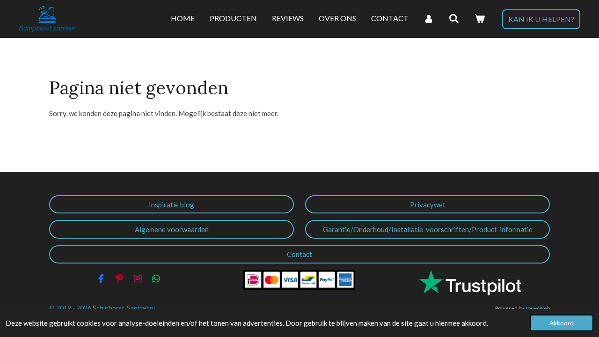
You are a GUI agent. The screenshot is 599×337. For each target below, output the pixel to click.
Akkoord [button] (561, 323)
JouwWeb (537, 308)
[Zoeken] (454, 18)
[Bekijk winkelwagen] (479, 18)
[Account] (428, 18)
